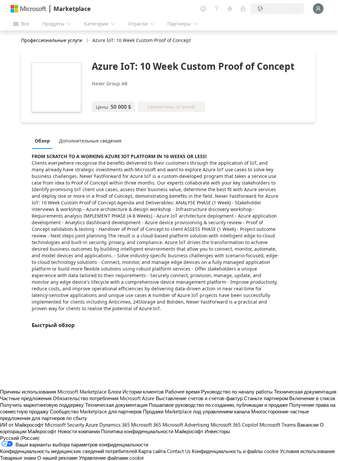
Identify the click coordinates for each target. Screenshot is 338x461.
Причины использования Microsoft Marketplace (53, 391)
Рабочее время (182, 391)
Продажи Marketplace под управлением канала (196, 411)
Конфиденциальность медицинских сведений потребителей (68, 451)
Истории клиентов (143, 391)
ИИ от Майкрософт (22, 424)
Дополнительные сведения (90, 141)
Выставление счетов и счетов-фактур (199, 398)
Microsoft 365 (146, 424)
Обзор (42, 141)
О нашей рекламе (57, 457)
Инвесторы (217, 431)
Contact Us (178, 451)
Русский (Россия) (20, 438)
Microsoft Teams (277, 424)
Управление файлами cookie (111, 457)
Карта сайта (152, 451)
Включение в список (312, 398)
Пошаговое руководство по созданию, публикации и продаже (218, 404)
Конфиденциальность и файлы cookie (235, 451)
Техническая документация (305, 391)
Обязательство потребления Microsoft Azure (104, 398)
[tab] (44, 140)
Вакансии (308, 424)
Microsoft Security (64, 424)
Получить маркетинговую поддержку (42, 404)
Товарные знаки (18, 457)
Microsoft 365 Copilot (234, 424)
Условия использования (307, 451)
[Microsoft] (28, 9)
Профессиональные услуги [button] (51, 40)
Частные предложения (25, 398)
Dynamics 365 (114, 424)
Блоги (114, 391)
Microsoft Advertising (185, 424)
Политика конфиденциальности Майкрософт (152, 431)
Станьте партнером (266, 398)
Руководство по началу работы (237, 391)
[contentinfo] (87, 40)
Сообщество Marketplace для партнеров (96, 411)
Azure (91, 424)
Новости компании (79, 431)
